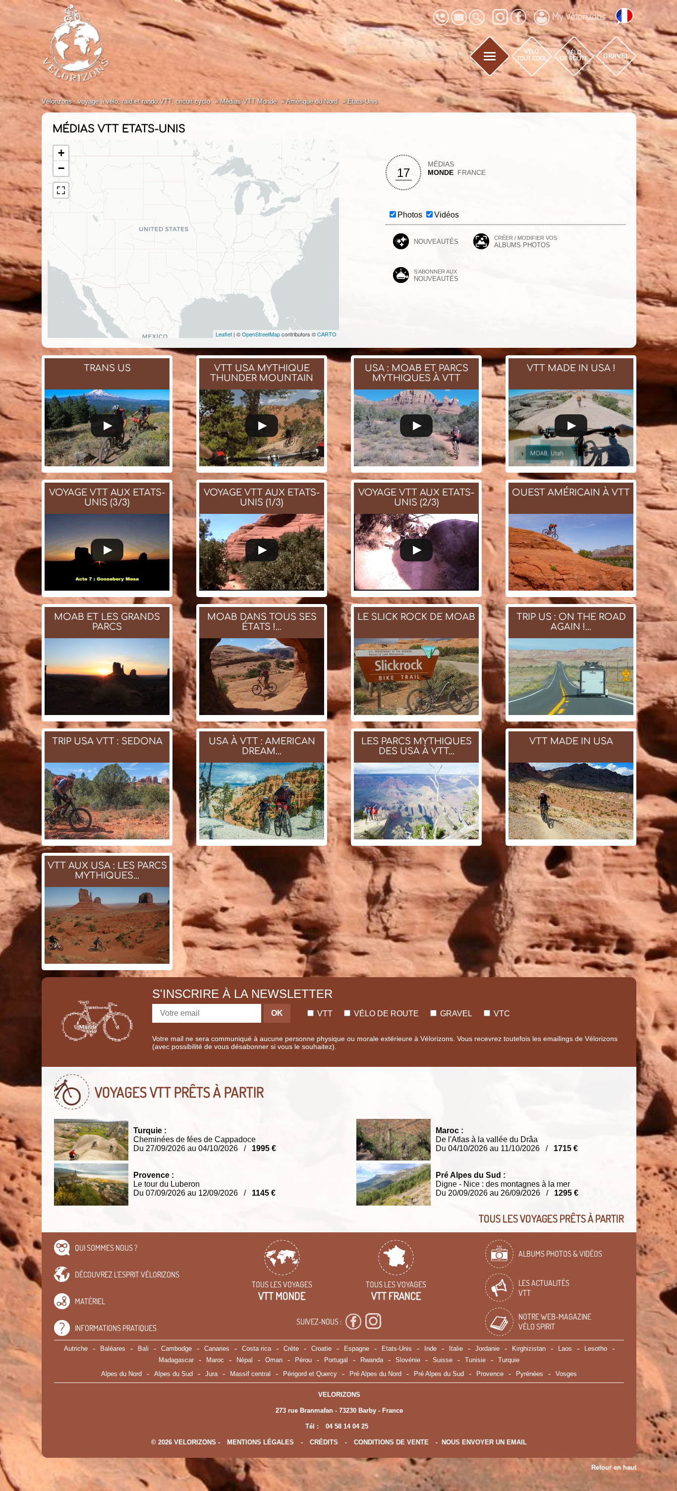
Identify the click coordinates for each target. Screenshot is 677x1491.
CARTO (327, 334)
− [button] (61, 168)
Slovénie (407, 1360)
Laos (565, 1348)
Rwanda (371, 1360)
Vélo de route (385, 1013)
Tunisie (475, 1360)
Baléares (112, 1348)
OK (277, 1013)
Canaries (216, 1348)
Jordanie (487, 1348)
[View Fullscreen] (61, 190)
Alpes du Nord (121, 1374)
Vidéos (446, 215)
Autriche (76, 1348)
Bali (143, 1348)
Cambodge (176, 1348)
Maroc (215, 1360)
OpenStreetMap (261, 334)
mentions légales (260, 1442)
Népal (244, 1360)
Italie (456, 1348)
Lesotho (595, 1348)
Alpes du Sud (173, 1374)
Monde (440, 172)
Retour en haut (613, 1467)
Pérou (303, 1360)
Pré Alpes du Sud (439, 1374)
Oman (273, 1360)
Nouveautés (436, 241)
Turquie (508, 1360)
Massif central (250, 1374)
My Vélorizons (579, 15)
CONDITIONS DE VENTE (391, 1442)
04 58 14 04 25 (347, 1426)
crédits (324, 1442)
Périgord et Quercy (310, 1374)
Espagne (356, 1348)
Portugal (336, 1360)
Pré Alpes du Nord (375, 1374)
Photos (409, 215)
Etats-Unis (397, 1348)
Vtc (501, 1013)
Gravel (455, 1013)
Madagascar (176, 1360)
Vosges (566, 1374)
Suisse (442, 1360)
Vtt (324, 1013)
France (471, 172)
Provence (490, 1374)
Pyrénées (529, 1374)
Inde (430, 1348)
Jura (211, 1374)
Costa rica (256, 1348)
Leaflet (224, 334)
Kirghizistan (529, 1348)
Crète (291, 1348)
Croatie (321, 1348)
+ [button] (61, 153)
